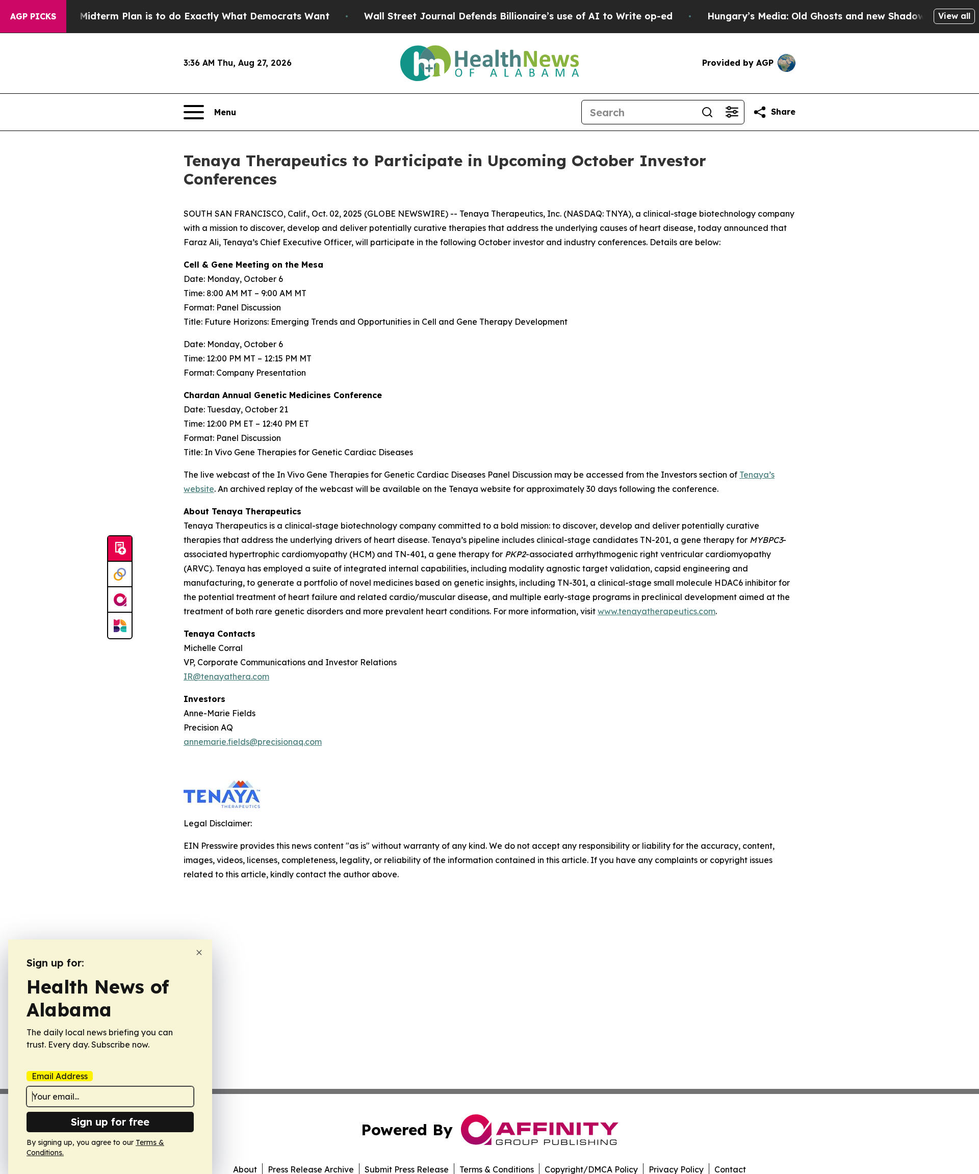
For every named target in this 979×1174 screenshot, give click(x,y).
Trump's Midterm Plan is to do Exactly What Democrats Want (184, 16)
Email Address (60, 1076)
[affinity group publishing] (120, 600)
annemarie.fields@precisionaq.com (253, 742)
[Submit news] (120, 549)
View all (954, 16)
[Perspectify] (120, 574)
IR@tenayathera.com (226, 676)
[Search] (707, 112)
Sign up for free (110, 1121)
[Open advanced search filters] (731, 112)
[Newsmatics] (120, 625)
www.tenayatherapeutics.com (656, 611)
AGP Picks (33, 16)
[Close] (199, 952)
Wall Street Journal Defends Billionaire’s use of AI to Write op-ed (518, 16)
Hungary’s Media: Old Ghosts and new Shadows (818, 16)
